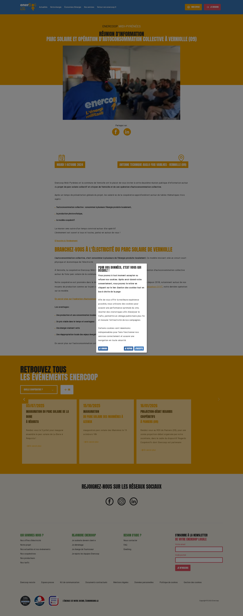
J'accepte (139, 348)
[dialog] (121, 308)
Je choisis (103, 348)
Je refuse (129, 348)
